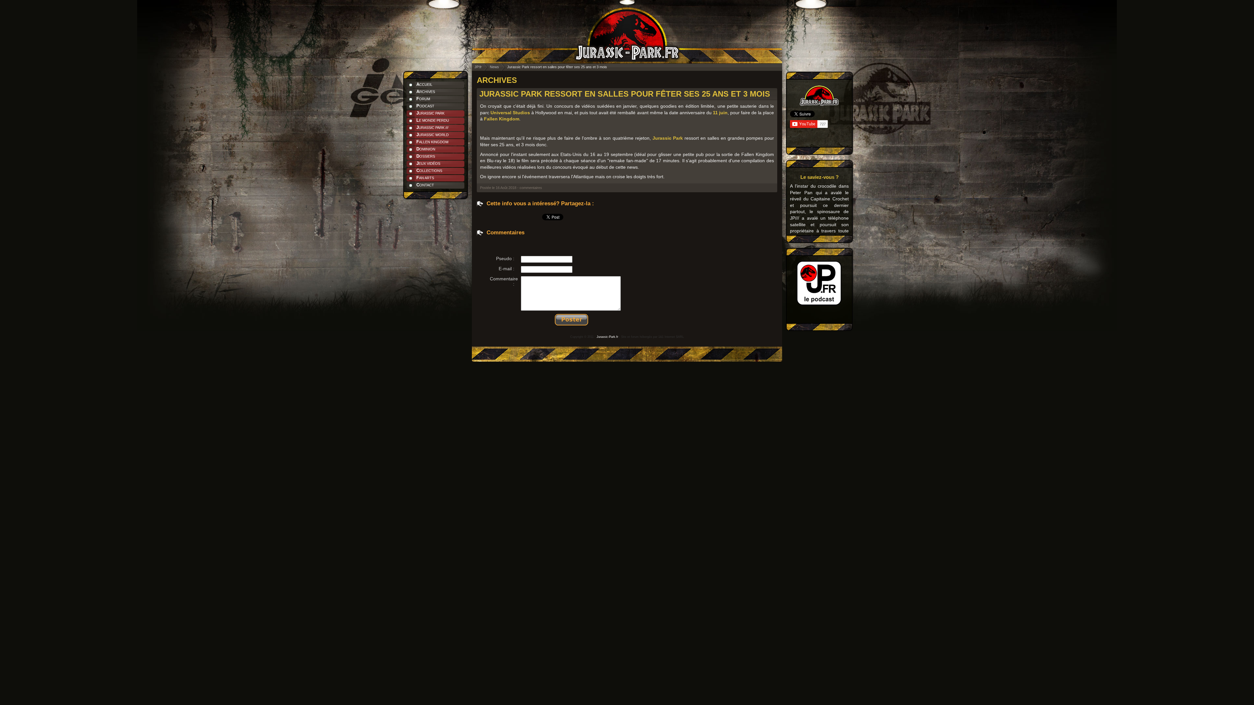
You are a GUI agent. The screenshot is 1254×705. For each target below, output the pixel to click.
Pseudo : (505, 258)
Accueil (424, 84)
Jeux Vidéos (428, 163)
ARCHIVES (497, 80)
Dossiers (425, 156)
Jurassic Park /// (432, 127)
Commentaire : (504, 281)
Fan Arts (425, 177)
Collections (429, 170)
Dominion (425, 149)
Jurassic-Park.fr (607, 336)
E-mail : (506, 268)
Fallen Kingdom (432, 141)
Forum (423, 98)
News (494, 67)
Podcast (425, 105)
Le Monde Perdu (432, 120)
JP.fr (478, 67)
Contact (425, 184)
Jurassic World (432, 134)
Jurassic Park (430, 113)
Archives (425, 91)
